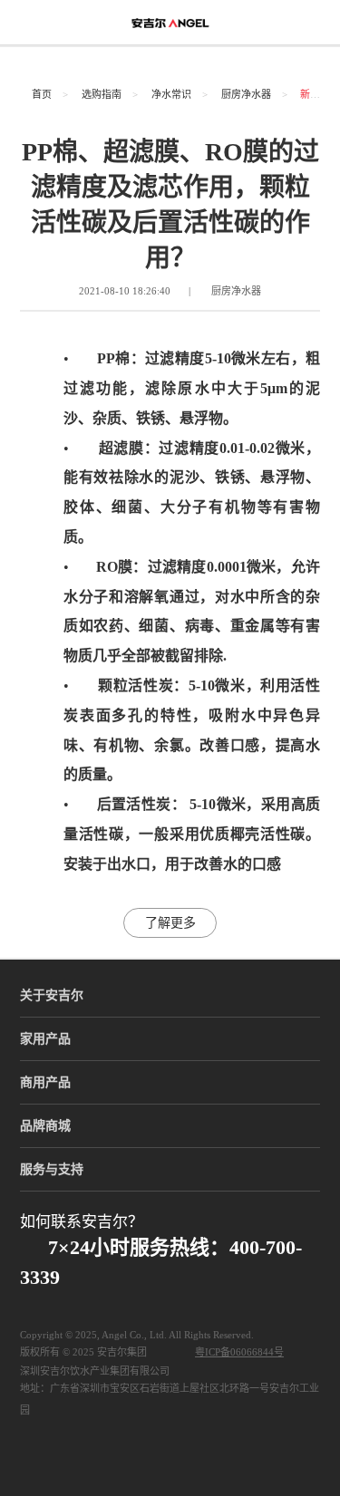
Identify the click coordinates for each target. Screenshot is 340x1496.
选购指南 (101, 94)
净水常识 (171, 94)
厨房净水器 (246, 94)
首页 (42, 94)
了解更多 (170, 923)
